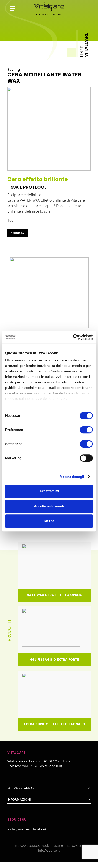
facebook (39, 829)
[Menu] (12, 9)
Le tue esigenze (20, 788)
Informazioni (19, 799)
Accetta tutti (49, 491)
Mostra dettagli (72, 477)
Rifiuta (49, 521)
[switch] (86, 429)
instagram (15, 829)
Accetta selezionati (49, 506)
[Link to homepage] (53, 8)
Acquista (17, 233)
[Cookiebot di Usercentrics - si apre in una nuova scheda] (73, 337)
